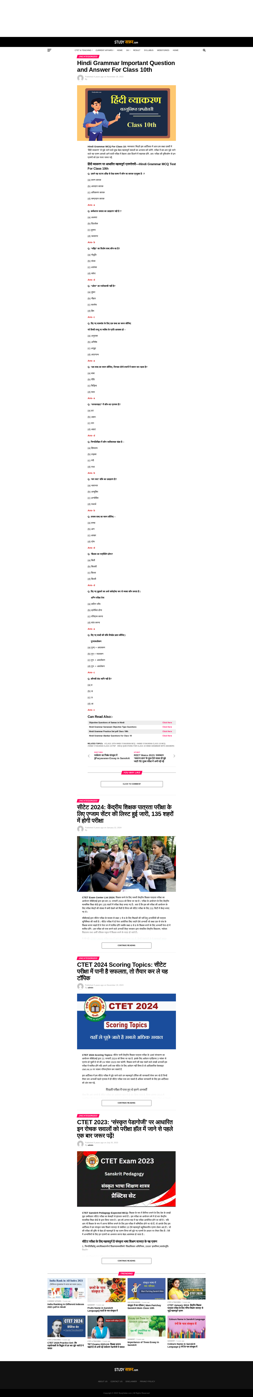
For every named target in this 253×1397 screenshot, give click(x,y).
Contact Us (116, 1381)
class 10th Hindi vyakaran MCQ (120, 744)
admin (90, 988)
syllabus (148, 50)
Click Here (167, 727)
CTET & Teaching (83, 50)
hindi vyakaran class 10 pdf (102, 746)
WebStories (163, 50)
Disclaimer (131, 1381)
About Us (102, 1381)
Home (120, 50)
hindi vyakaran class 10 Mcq (151, 744)
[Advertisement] (126, 18)
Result (136, 50)
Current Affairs (104, 50)
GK (127, 50)
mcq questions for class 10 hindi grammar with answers (146, 746)
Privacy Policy (147, 1381)
